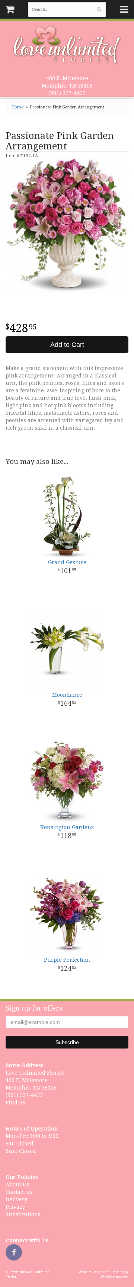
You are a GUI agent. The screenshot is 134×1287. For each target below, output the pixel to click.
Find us (15, 1103)
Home (17, 107)
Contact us (19, 1192)
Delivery (17, 1199)
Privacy (15, 1207)
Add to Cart (67, 344)
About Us (17, 1185)
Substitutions (23, 1214)
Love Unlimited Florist (67, 45)
